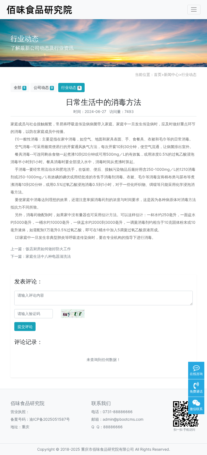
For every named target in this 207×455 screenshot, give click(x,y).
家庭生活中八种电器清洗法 (48, 256)
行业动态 (188, 74)
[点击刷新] (73, 313)
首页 (157, 74)
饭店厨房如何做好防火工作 (48, 248)
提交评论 (25, 326)
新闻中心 (171, 74)
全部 (19, 87)
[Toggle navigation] (194, 9)
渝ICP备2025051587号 (49, 419)
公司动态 (43, 87)
